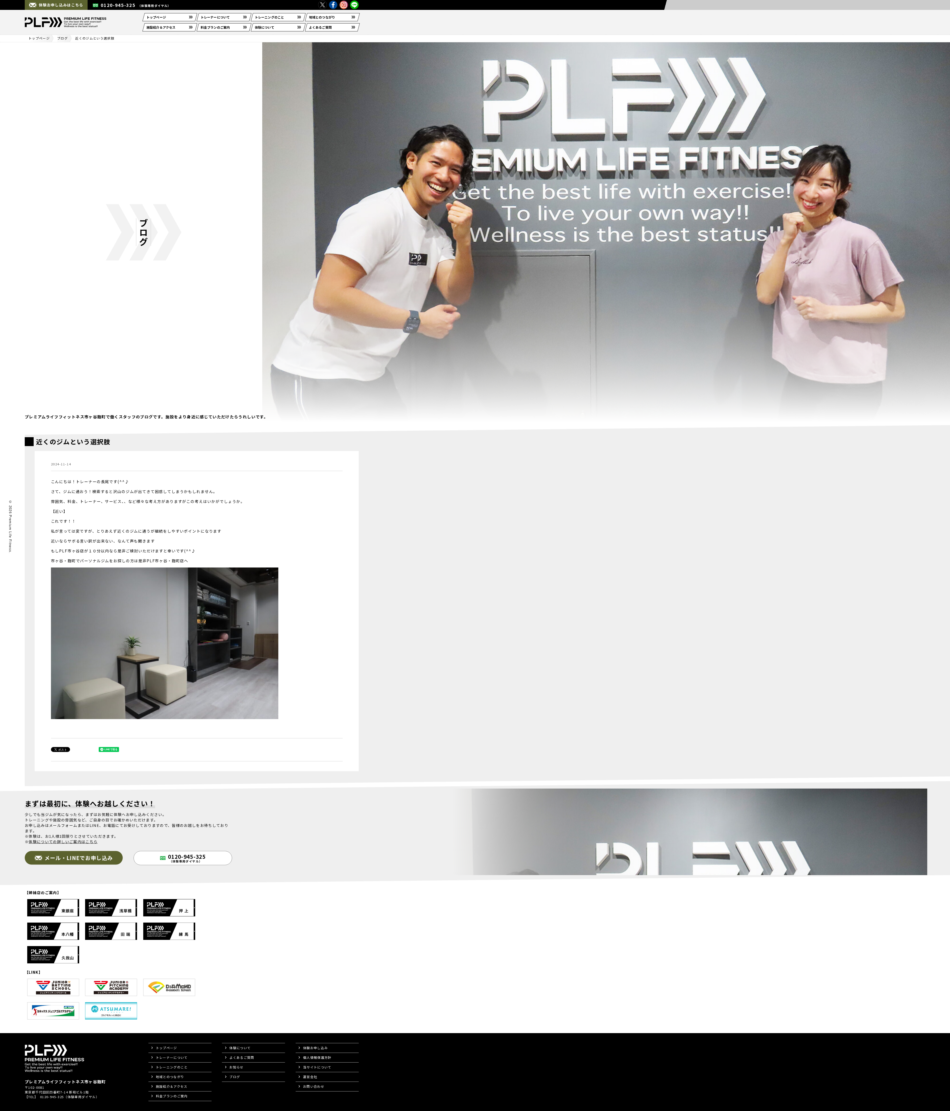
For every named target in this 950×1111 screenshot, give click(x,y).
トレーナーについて (215, 17)
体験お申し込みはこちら (61, 4)
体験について (264, 27)
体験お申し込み (315, 1047)
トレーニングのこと (269, 17)
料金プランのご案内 (215, 27)
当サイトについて (317, 1067)
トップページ (156, 17)
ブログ (62, 38)
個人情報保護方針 (317, 1057)
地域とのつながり (322, 17)
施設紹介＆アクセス (160, 27)
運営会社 (310, 1076)
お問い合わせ (313, 1086)
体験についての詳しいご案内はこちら (63, 841)
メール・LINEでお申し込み (79, 857)
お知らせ (236, 1067)
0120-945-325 (136, 5)
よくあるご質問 (320, 27)
